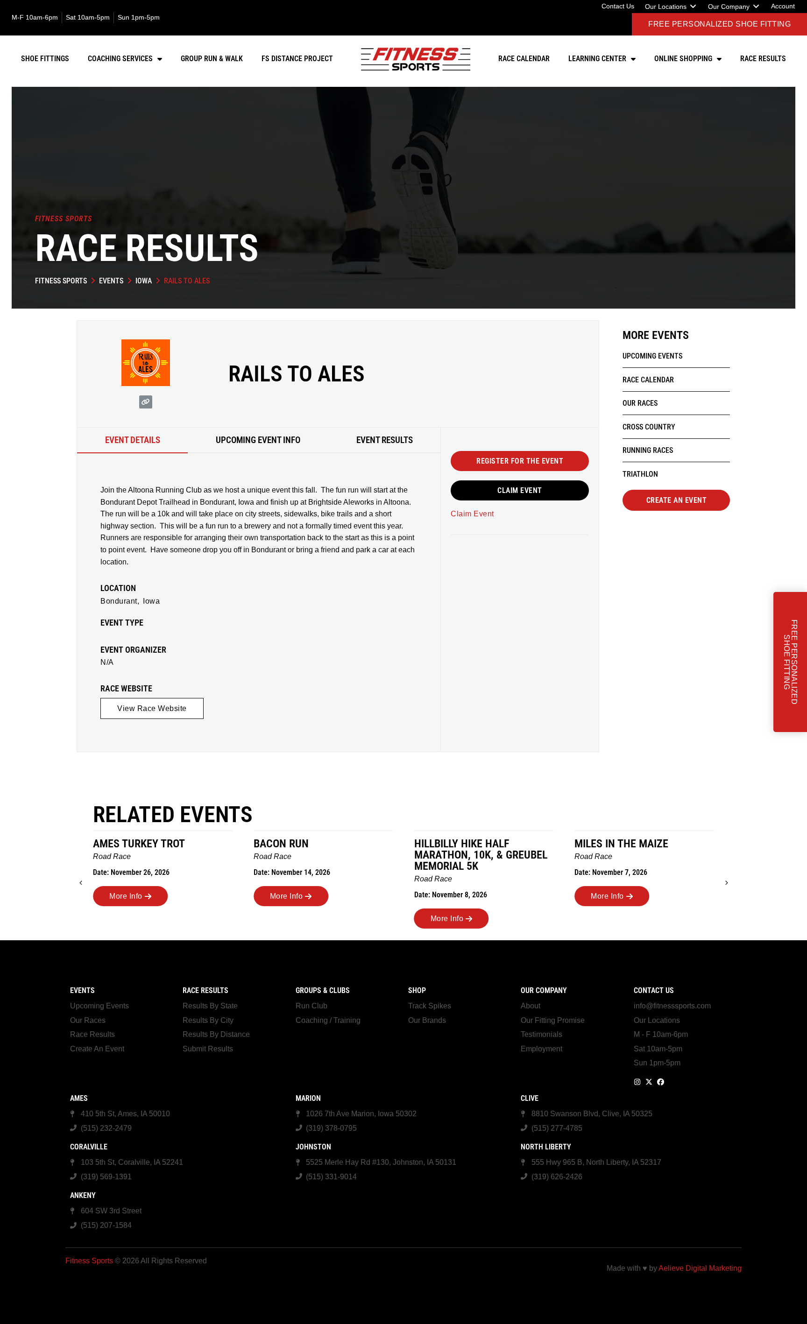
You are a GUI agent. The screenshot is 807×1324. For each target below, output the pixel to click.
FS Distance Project (297, 58)
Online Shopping (683, 58)
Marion (308, 1098)
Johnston (313, 1146)
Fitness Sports (61, 280)
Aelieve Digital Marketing (700, 1268)
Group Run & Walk (212, 58)
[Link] (145, 401)
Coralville (88, 1146)
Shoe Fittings (45, 58)
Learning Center (597, 58)
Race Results (763, 58)
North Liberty (546, 1146)
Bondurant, (119, 601)
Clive (529, 1098)
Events (111, 280)
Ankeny (83, 1195)
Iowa (143, 280)
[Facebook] (660, 1081)
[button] (671, 6)
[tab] (132, 440)
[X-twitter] (648, 1081)
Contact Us (654, 990)
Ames (79, 1098)
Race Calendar (524, 58)
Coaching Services (120, 58)
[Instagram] (637, 1081)
